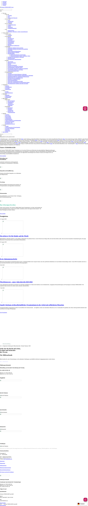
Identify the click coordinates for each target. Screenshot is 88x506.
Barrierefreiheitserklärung (5, 469)
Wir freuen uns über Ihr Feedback (7, 472)
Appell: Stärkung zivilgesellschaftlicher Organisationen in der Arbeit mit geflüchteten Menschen (32, 305)
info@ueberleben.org (7, 459)
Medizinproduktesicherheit (5, 467)
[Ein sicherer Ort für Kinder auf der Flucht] (13, 233)
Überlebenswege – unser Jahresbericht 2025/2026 (16, 282)
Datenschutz (2, 463)
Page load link (3, 505)
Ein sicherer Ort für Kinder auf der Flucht (14, 236)
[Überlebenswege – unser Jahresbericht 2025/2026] (13, 279)
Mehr (22, 139)
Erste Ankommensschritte (8, 259)
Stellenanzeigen (3, 465)
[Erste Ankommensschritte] (13, 256)
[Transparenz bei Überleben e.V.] (5, 475)
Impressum (2, 461)
